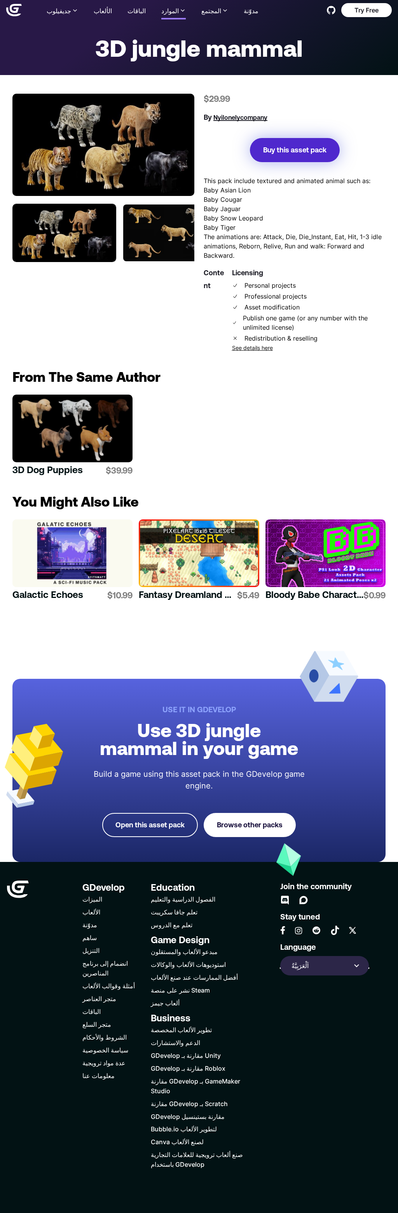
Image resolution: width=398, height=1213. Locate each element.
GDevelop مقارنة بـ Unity (186, 1055)
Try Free (366, 9)
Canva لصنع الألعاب (177, 1141)
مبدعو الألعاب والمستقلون (184, 951)
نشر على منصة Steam (180, 990)
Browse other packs (250, 825)
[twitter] (352, 930)
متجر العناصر (99, 998)
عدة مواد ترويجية (104, 1062)
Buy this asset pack (294, 150)
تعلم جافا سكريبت (174, 911)
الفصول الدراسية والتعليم (183, 899)
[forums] (303, 900)
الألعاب (103, 10)
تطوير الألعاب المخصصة (181, 1029)
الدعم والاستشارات (175, 1042)
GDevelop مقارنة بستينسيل (188, 1116)
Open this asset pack (150, 825)
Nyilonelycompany (240, 117)
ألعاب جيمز (165, 1002)
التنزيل (91, 950)
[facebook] (282, 930)
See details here (252, 347)
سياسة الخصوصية (105, 1049)
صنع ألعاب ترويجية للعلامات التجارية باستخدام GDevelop (197, 1159)
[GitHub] (331, 10)
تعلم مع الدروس (171, 924)
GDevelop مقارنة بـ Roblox (188, 1068)
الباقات (136, 10)
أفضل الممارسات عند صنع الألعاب (194, 977)
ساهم (89, 937)
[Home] (14, 10)
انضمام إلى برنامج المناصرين (105, 968)
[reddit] (316, 930)
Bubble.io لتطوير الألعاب (184, 1128)
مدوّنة (251, 10)
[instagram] (298, 930)
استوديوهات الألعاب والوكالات (188, 964)
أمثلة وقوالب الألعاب (108, 985)
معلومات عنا (98, 1075)
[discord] (285, 900)
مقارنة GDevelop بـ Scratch (189, 1103)
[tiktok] (335, 930)
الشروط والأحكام (104, 1037)
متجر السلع (96, 1024)
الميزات (92, 899)
